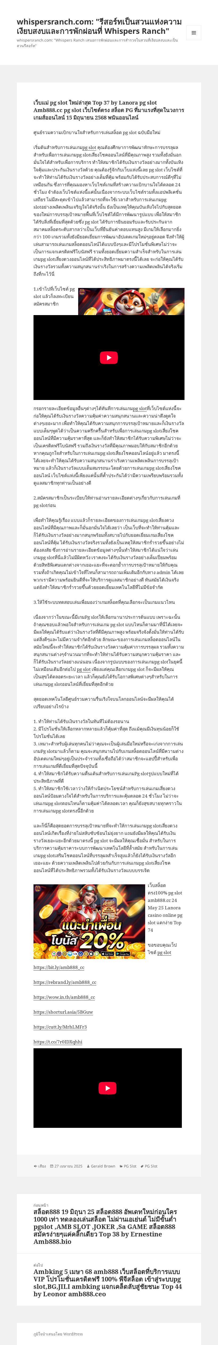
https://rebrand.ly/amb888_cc (64, 982)
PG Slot (130, 1166)
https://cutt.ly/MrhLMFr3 (60, 1027)
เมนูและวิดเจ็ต (193, 32)
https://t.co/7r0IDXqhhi (57, 1042)
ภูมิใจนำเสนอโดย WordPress (58, 1333)
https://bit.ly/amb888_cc (58, 967)
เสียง (42, 1166)
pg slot (89, 147)
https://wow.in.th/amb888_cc (64, 997)
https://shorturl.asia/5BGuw (63, 1012)
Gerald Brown (103, 1166)
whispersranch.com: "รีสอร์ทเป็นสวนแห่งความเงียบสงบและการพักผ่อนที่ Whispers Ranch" (99, 26)
